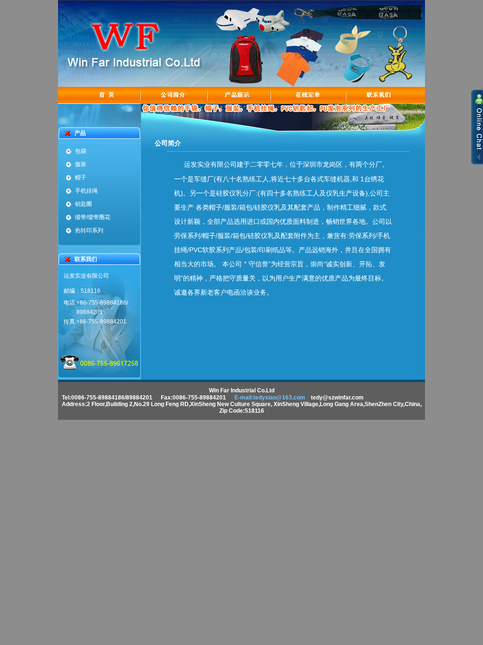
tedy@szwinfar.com (337, 397)
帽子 (80, 177)
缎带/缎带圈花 (92, 217)
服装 (80, 164)
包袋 (80, 151)
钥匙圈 (83, 204)
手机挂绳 (86, 190)
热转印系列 (89, 230)
